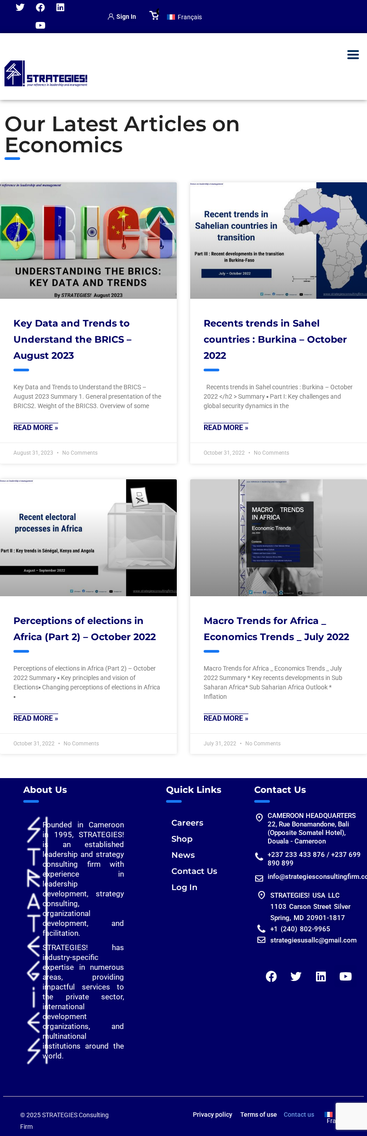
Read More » (35, 427)
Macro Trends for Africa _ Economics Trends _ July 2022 (276, 628)
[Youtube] (40, 25)
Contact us (299, 1114)
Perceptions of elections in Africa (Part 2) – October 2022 (84, 628)
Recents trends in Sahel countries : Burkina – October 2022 (275, 339)
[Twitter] (296, 976)
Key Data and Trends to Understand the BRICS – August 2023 (72, 339)
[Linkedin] (321, 976)
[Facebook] (271, 976)
